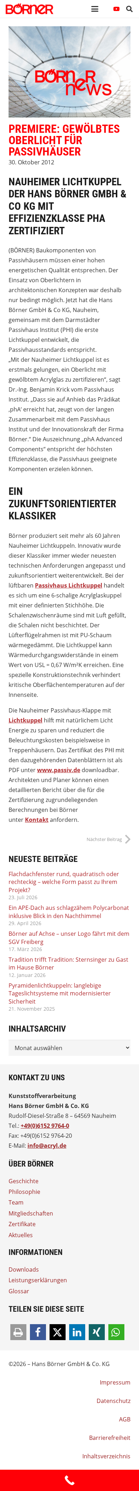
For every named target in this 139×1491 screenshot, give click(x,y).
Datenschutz (113, 1401)
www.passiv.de (58, 770)
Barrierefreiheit (109, 1438)
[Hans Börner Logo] (29, 9)
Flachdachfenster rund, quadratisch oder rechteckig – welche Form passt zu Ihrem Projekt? (64, 882)
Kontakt (36, 820)
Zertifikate (22, 1224)
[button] (95, 8)
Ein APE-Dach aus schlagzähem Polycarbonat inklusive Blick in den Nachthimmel (69, 911)
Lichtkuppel (25, 720)
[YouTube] (116, 9)
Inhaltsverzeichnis (106, 1456)
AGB (124, 1419)
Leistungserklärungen (38, 1280)
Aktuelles (21, 1235)
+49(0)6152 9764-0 (45, 1126)
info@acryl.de (46, 1145)
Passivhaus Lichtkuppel (68, 585)
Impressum (115, 1382)
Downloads (24, 1269)
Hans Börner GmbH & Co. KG (49, 1106)
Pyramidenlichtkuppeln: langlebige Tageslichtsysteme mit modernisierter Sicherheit (60, 993)
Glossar (19, 1291)
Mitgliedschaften (31, 1213)
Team (16, 1202)
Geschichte (23, 1181)
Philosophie (24, 1192)
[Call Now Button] (69, 1480)
